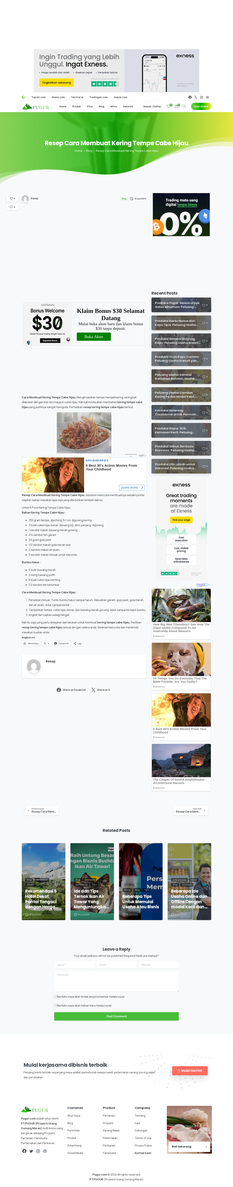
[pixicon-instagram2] (38, 1151)
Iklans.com (58, 97)
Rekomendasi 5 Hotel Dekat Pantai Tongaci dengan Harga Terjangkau (41, 899)
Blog (89, 151)
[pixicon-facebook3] (24, 1151)
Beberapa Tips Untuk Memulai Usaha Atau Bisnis (140, 902)
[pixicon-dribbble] (44, 1151)
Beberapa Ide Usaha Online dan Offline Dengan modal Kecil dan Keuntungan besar (189, 899)
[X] (196, 97)
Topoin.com (38, 97)
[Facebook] (190, 97)
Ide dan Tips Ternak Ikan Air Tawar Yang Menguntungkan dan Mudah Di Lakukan (91, 899)
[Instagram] (202, 97)
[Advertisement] (116, 24)
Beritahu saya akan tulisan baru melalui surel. (84, 1005)
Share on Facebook (74, 690)
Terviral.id (77, 97)
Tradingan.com (98, 97)
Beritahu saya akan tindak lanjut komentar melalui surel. (91, 997)
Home (79, 151)
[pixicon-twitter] (31, 1151)
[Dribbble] (207, 97)
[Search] (184, 106)
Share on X (103, 690)
